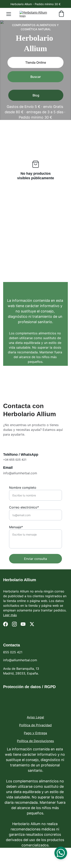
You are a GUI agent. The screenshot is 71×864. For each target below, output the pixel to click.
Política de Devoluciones (35, 741)
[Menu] (8, 14)
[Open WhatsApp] (60, 853)
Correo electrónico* (24, 507)
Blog (36, 95)
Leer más (10, 615)
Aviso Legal (35, 717)
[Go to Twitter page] (32, 624)
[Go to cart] (61, 14)
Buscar (35, 77)
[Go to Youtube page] (23, 624)
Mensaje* (16, 527)
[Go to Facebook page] (5, 624)
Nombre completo (22, 488)
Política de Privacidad (35, 725)
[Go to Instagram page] (14, 624)
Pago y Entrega (35, 733)
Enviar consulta (35, 559)
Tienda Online (35, 62)
